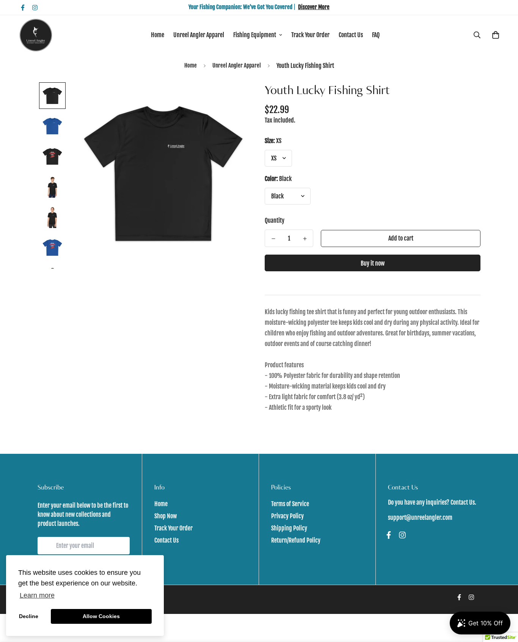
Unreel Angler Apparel (198, 35)
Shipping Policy (289, 528)
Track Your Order (310, 35)
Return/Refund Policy (295, 540)
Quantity (274, 220)
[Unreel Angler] (36, 35)
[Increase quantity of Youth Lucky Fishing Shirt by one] (305, 238)
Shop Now (165, 516)
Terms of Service (290, 504)
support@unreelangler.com (420, 517)
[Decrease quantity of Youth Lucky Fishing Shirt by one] (273, 238)
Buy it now (373, 263)
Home (157, 35)
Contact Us (351, 35)
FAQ (376, 35)
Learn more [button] (37, 595)
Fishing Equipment (254, 35)
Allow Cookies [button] (101, 616)
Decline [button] (28, 616)
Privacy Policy (287, 516)
